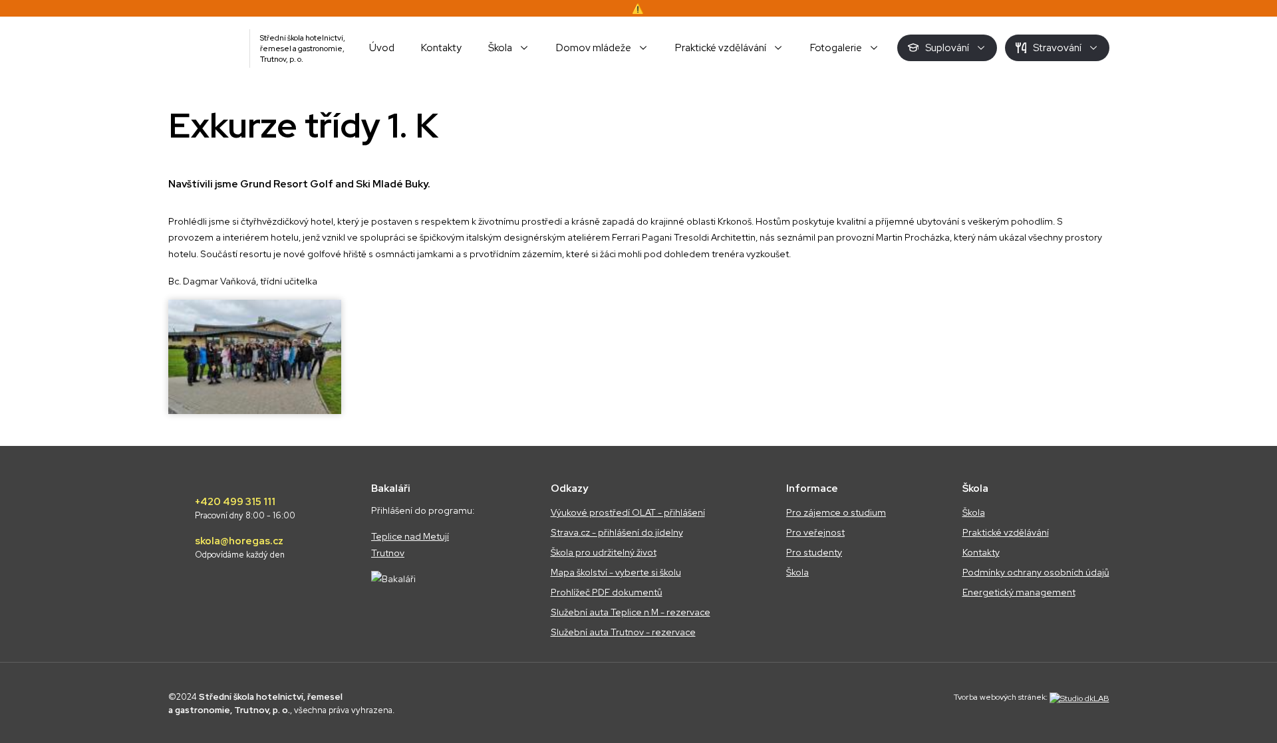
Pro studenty (814, 552)
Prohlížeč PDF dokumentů (606, 592)
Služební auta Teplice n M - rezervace (630, 612)
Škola (797, 572)
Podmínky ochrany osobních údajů (1035, 572)
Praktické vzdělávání (1005, 532)
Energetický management (1018, 592)
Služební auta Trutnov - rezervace (623, 632)
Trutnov (387, 553)
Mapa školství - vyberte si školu (616, 572)
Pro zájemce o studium (836, 512)
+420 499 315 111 (245, 508)
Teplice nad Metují (410, 536)
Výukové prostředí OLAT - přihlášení (628, 512)
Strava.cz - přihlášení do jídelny (617, 532)
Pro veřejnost (815, 532)
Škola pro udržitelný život (603, 552)
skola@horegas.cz (240, 547)
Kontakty (981, 552)
